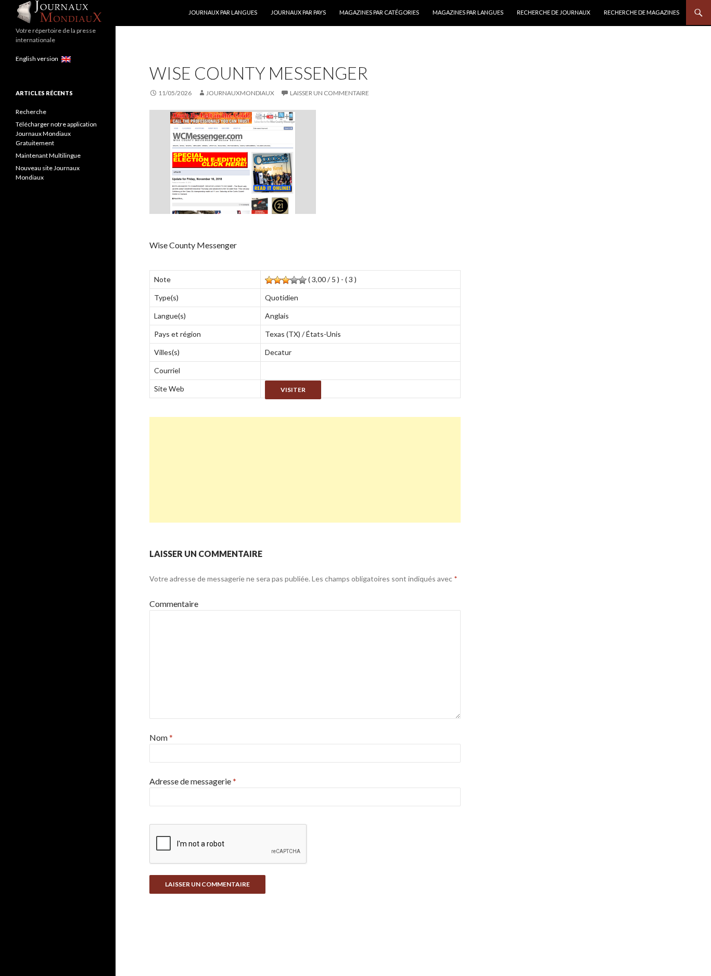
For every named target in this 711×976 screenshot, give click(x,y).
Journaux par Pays (298, 12)
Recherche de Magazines (641, 12)
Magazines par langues (468, 12)
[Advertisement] (305, 470)
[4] (294, 280)
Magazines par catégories (379, 12)
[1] (269, 280)
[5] (302, 280)
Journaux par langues (222, 12)
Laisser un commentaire (329, 93)
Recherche (31, 112)
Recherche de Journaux (553, 12)
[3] (286, 280)
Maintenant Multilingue (48, 155)
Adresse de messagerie (192, 781)
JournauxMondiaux (240, 93)
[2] (277, 280)
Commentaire (173, 604)
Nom (161, 737)
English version (38, 58)
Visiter (293, 390)
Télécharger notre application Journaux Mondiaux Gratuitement (56, 133)
